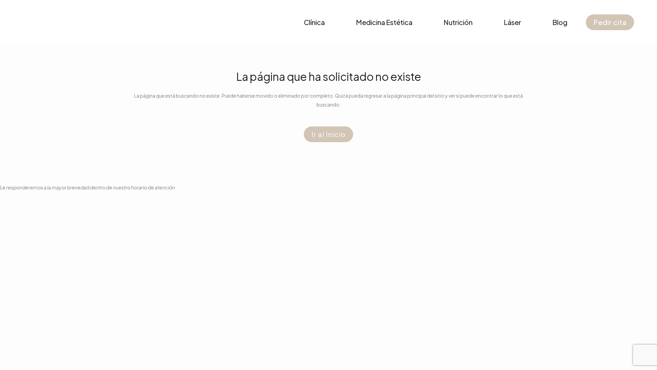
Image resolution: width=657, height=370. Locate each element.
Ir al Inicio (328, 134)
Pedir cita (610, 22)
